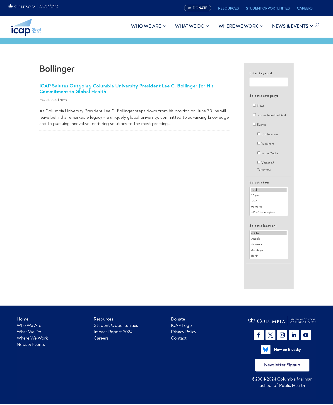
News (63, 100)
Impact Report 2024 (113, 332)
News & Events (290, 26)
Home (23, 319)
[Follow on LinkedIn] (294, 335)
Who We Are (146, 26)
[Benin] (269, 256)
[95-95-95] (269, 207)
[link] (282, 320)
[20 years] (269, 196)
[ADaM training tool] (269, 213)
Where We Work (238, 26)
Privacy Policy (183, 332)
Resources (228, 8)
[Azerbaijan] (269, 250)
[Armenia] (269, 244)
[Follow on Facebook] (259, 335)
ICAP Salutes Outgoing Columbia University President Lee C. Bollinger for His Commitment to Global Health (126, 88)
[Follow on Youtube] (306, 335)
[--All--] (269, 190)
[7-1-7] (269, 201)
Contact (179, 338)
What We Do (190, 26)
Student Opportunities (268, 8)
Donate (178, 319)
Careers (305, 8)
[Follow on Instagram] (282, 335)
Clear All (269, 271)
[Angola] (269, 239)
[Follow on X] (270, 335)
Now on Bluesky (287, 349)
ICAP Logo (181, 325)
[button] (259, 335)
